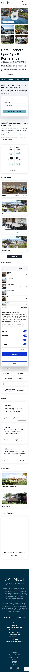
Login (14, 664)
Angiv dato (5, 100)
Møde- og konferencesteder (15, 627)
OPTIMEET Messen (14, 632)
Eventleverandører (14, 630)
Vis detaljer (22, 349)
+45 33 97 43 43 (15, 659)
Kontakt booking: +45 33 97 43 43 (15, 617)
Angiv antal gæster (7, 105)
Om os (14, 622)
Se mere (9, 275)
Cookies (14, 662)
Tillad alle (14, 354)
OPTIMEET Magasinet (14, 637)
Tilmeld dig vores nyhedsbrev (14, 641)
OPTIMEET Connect (14, 634)
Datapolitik (14, 660)
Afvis (14, 363)
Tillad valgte (14, 358)
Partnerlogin (14, 639)
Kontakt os (14, 625)
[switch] (25, 336)
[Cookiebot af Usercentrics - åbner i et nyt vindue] (21, 307)
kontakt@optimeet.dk (14, 657)
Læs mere (25, 195)
